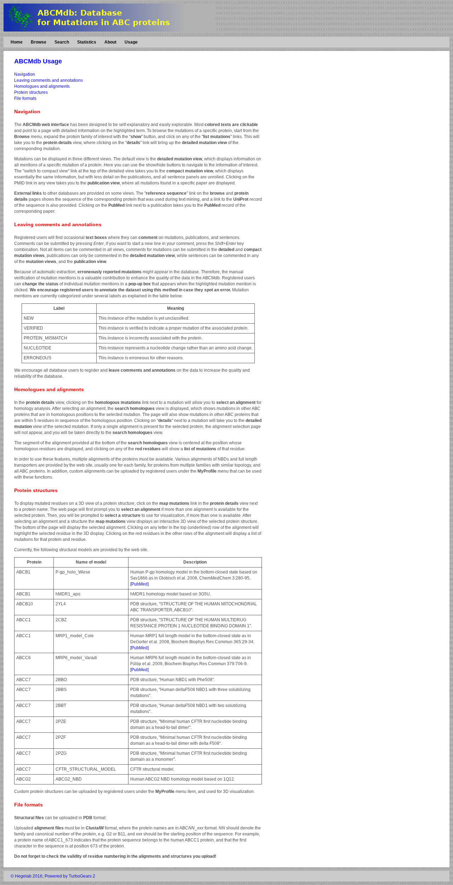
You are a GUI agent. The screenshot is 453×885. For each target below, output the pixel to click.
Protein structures (31, 92)
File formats (25, 98)
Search (62, 42)
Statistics (86, 42)
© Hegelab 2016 (26, 876)
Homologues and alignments (42, 86)
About (110, 42)
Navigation (24, 74)
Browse (38, 42)
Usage (131, 42)
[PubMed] (139, 584)
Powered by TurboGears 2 (70, 876)
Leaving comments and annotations (48, 80)
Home (17, 42)
